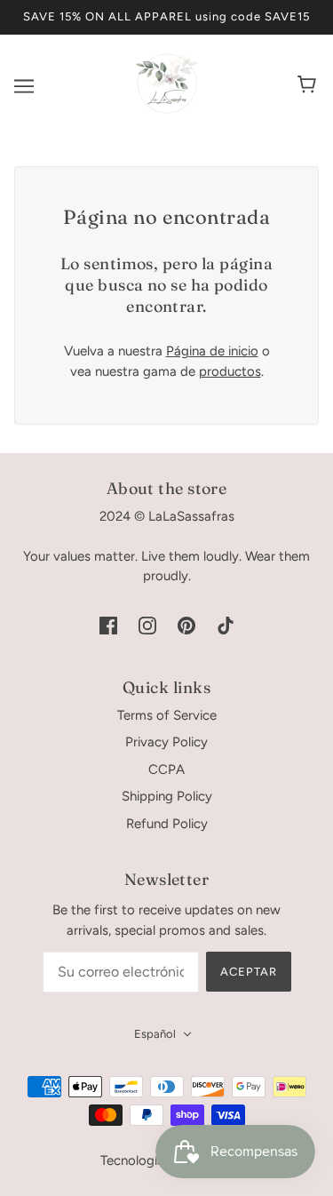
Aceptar (248, 971)
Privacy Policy (166, 742)
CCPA (166, 769)
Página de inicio (212, 351)
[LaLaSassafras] (167, 110)
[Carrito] (309, 86)
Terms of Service (167, 715)
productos (230, 371)
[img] (108, 625)
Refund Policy (167, 824)
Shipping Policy (167, 796)
